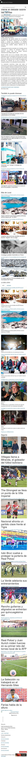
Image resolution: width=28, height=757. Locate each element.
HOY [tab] (3, 285)
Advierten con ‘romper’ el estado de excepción (11, 141)
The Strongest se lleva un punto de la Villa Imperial (12, 498)
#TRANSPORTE (4, 87)
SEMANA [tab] (9, 285)
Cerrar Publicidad (23, 752)
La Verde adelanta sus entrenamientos (10, 586)
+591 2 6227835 (5, 733)
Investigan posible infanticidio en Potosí (10, 239)
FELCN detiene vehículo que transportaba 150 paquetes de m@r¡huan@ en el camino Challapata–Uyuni (14, 117)
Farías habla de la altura (6, 710)
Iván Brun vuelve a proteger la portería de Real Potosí (13, 561)
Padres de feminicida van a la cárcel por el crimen (12, 334)
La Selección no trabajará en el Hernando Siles (11, 688)
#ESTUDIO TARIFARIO (13, 87)
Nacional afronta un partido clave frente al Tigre (12, 530)
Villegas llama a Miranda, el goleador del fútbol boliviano (14, 465)
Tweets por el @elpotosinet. (7, 432)
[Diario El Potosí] (7, 2)
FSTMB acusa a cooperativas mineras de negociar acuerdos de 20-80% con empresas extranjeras (12, 380)
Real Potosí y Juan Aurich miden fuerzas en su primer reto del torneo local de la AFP (13, 652)
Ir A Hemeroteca (14, 34)
